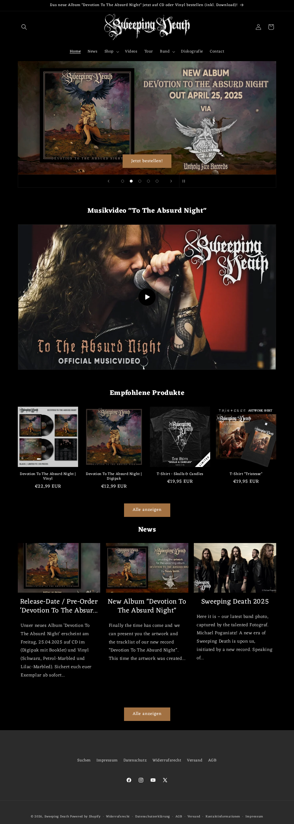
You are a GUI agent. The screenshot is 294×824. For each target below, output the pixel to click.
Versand (194, 760)
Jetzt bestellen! (147, 161)
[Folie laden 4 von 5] (148, 181)
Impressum (107, 760)
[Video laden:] (147, 297)
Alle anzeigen (147, 510)
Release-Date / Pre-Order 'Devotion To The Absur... (59, 606)
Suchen (84, 760)
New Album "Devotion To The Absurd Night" (147, 606)
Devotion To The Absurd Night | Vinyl (48, 477)
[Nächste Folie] (171, 181)
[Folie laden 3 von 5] (140, 181)
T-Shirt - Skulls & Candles (180, 474)
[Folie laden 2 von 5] (131, 181)
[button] (24, 27)
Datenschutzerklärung (152, 816)
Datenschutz (135, 760)
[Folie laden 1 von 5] (122, 181)
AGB (212, 760)
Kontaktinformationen (223, 816)
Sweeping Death (57, 816)
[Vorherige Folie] (108, 181)
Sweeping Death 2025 (235, 602)
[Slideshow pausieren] (185, 181)
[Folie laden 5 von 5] (157, 181)
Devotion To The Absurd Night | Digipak (114, 477)
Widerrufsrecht (166, 760)
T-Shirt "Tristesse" (246, 474)
